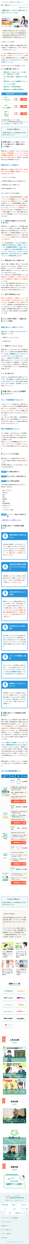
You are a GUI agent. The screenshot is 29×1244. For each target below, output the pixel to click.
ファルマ (5, 813)
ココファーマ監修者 (5, 1233)
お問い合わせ (4, 1237)
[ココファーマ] (2, 5)
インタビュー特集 (24, 1209)
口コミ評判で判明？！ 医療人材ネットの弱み (15, 77)
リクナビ (5, 854)
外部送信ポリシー (5, 1225)
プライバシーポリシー (6, 1221)
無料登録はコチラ (18, 801)
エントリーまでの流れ (10, 84)
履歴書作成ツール (19, 1213)
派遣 (14, 1209)
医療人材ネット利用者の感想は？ (13, 86)
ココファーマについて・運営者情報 (9, 1217)
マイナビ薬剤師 (7, 107)
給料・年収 (24, 1204)
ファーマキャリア (5, 874)
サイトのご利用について (7, 1229)
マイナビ (5, 788)
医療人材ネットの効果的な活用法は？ (14, 89)
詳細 (24, 99)
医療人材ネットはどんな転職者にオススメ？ (16, 81)
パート (5, 1209)
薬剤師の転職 (5, 1204)
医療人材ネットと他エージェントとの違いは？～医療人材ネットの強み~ (15, 73)
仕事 (10, 1213)
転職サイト (14, 1204)
